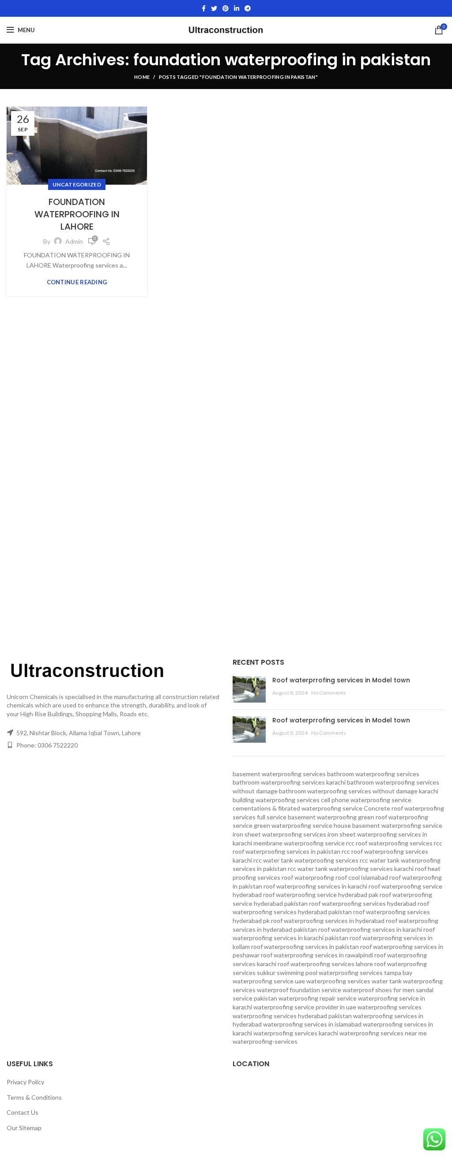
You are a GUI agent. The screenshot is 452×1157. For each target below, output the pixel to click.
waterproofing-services (265, 1041)
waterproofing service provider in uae (304, 1007)
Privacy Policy (25, 1082)
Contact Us (22, 1112)
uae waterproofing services (332, 981)
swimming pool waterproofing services (330, 972)
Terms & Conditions (34, 1097)
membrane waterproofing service (299, 843)
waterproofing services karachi (295, 1033)
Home (142, 77)
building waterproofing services (276, 800)
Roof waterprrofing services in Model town (341, 680)
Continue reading (77, 282)
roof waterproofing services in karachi (370, 929)
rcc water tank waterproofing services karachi (351, 868)
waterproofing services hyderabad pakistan (292, 1015)
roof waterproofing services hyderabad (362, 903)
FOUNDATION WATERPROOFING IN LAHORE (77, 214)
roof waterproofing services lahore (325, 963)
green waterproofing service (293, 825)
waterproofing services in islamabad (312, 1024)
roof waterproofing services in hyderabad (327, 920)
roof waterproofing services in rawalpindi (317, 955)
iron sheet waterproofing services (279, 834)
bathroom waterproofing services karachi (289, 782)
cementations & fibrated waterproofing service (297, 808)
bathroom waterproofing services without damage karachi (358, 791)
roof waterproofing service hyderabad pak (320, 894)
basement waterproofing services (279, 774)
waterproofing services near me (383, 1033)
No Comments (328, 692)
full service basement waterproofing (307, 817)
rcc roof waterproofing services (389, 843)
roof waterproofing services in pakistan (305, 946)
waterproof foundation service (299, 989)
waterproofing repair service (318, 998)
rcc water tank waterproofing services (305, 860)
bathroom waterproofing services (373, 774)
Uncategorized (77, 184)
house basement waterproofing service (388, 825)
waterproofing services (390, 1007)
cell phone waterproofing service (366, 800)
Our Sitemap (24, 1127)
